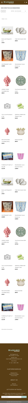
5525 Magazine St (14, 354)
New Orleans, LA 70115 (14, 355)
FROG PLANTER (18, 139)
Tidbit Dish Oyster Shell (20, 39)
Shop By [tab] (3, 11)
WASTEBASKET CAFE (7, 64)
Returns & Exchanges (14, 374)
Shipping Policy (14, 373)
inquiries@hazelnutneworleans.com (14, 358)
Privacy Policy (14, 375)
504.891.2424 (14, 357)
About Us (14, 383)
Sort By (12, 11)
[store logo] (9, 2)
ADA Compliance (14, 385)
